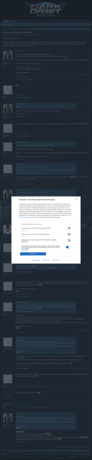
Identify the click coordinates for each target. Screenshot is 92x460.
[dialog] (46, 230)
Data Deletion (36, 260)
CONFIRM (33, 254)
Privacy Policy (56, 260)
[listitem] (46, 224)
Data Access (46, 260)
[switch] (68, 228)
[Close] (77, 200)
